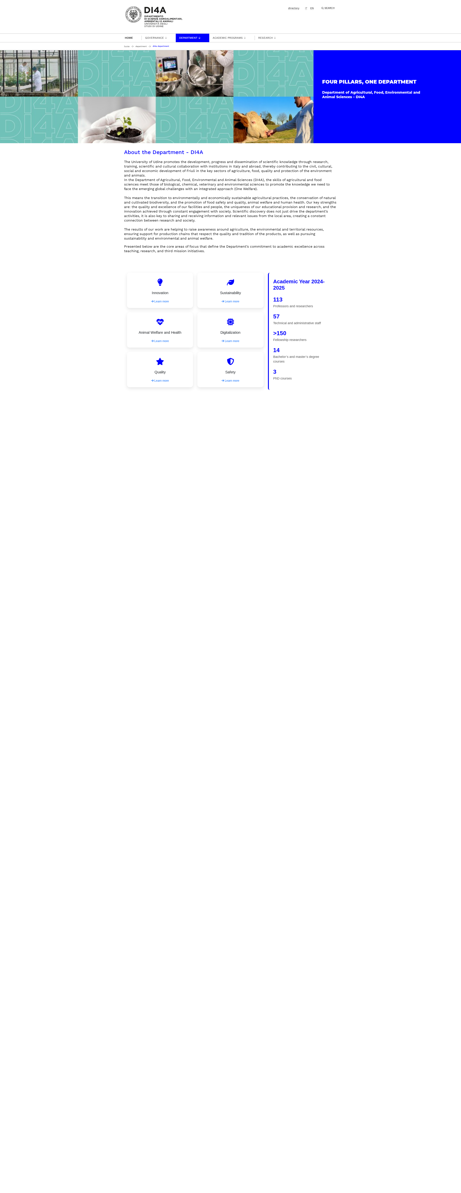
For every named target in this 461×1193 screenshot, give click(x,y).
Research (265, 37)
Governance (154, 37)
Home (129, 37)
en (312, 8)
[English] (153, 16)
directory (293, 8)
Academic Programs (228, 37)
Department (188, 37)
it (306, 8)
